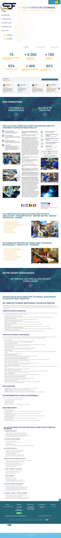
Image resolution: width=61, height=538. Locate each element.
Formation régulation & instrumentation (11, 253)
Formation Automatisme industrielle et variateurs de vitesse (14, 249)
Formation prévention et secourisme (11, 232)
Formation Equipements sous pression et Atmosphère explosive (15, 224)
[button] (2, 88)
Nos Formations (5, 15)
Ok (56, 2)
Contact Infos (5, 30)
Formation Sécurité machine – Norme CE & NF (12, 225)
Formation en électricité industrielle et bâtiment (12, 248)
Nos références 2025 (6, 26)
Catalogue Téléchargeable (9, 39)
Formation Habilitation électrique (10, 221)
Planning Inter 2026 (6, 19)
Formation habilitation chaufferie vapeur (11, 223)
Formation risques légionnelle (9, 228)
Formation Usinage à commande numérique (12, 257)
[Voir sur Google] (4, 85)
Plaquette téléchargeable (9, 35)
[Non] (59, 535)
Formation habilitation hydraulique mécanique (12, 222)
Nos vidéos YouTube (6, 22)
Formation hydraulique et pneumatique (11, 250)
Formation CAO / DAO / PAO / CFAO (11, 258)
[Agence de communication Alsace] (48, 520)
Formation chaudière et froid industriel (11, 255)
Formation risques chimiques (9, 231)
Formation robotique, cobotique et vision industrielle (13, 256)
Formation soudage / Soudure (10, 254)
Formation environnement (9, 229)
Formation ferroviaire (8, 230)
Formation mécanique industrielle (10, 251)
